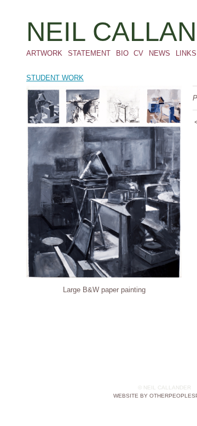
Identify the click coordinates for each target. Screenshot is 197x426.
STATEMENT (89, 53)
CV (138, 53)
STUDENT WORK (55, 78)
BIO (122, 53)
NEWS (159, 53)
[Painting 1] (104, 181)
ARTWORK (44, 53)
